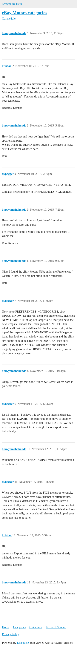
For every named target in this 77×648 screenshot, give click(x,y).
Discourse (23, 642)
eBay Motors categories (24, 12)
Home (5, 627)
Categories (19, 627)
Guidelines (35, 627)
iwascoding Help (12, 3)
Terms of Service (56, 627)
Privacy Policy (10, 634)
